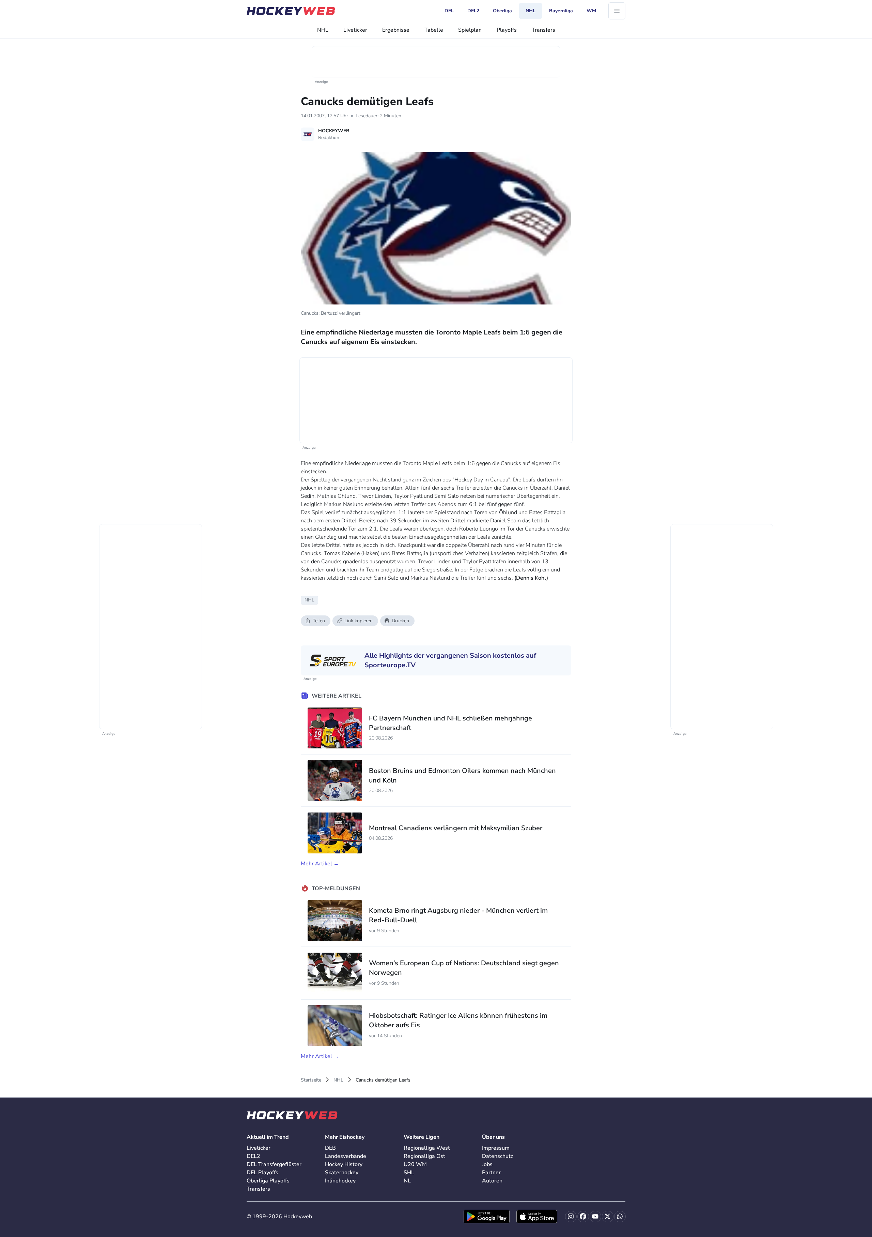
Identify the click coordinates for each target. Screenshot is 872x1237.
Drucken (400, 620)
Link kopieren (358, 620)
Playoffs (507, 30)
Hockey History (343, 1164)
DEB (330, 1148)
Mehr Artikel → (320, 863)
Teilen (319, 620)
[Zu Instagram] (570, 1216)
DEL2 (253, 1156)
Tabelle (433, 30)
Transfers (543, 30)
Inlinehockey (340, 1180)
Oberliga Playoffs (268, 1180)
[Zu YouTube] (595, 1216)
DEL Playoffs (262, 1172)
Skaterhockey (341, 1172)
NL (407, 1180)
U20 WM (415, 1164)
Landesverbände (345, 1156)
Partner (491, 1172)
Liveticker (355, 30)
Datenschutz (497, 1156)
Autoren (492, 1180)
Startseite (311, 1080)
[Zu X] (607, 1216)
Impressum (496, 1148)
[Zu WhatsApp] (619, 1216)
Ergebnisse (395, 30)
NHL (322, 30)
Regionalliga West (427, 1148)
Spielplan (470, 30)
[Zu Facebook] (583, 1216)
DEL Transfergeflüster (274, 1164)
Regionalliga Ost (424, 1156)
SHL (409, 1172)
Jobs (487, 1164)
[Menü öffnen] (616, 10)
